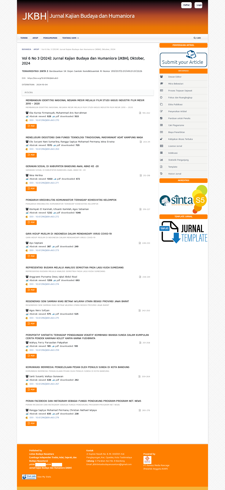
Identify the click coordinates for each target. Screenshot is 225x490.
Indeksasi (173, 153)
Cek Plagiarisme (176, 125)
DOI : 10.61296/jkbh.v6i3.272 (44, 217)
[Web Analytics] (29, 477)
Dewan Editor (175, 77)
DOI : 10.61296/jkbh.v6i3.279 (44, 418)
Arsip (35, 38)
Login (199, 5)
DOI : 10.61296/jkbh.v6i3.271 (44, 183)
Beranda (26, 49)
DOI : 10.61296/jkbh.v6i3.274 (44, 284)
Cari (198, 38)
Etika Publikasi (175, 105)
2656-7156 (40, 464)
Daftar (186, 5)
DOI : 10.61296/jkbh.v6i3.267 (44, 384)
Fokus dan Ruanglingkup (180, 98)
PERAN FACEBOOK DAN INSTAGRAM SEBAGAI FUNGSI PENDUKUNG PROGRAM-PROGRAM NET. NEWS (83, 403)
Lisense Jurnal (175, 146)
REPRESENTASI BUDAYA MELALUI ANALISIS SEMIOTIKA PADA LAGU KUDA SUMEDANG (75, 269)
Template (172, 167)
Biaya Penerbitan (176, 132)
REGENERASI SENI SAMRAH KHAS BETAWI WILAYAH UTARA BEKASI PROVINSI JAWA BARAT (77, 303)
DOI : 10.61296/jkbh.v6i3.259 (44, 350)
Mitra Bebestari (175, 84)
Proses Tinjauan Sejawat (180, 91)
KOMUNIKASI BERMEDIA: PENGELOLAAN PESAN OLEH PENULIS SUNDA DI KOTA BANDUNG (77, 369)
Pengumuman (50, 38)
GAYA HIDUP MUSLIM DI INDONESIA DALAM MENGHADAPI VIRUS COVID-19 (69, 235)
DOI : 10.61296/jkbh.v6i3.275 (44, 318)
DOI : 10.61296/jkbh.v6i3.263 (44, 149)
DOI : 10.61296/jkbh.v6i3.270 (44, 120)
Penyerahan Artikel (177, 112)
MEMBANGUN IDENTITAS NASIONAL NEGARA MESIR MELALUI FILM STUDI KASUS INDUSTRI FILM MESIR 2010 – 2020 (85, 104)
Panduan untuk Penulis (179, 119)
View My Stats (44, 477)
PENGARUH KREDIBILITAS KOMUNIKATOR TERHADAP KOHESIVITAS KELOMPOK (71, 202)
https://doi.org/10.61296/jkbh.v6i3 (43, 78)
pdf (32, 126)
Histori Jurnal (174, 174)
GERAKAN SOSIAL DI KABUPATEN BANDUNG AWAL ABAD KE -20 (62, 168)
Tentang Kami (69, 38)
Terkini (24, 38)
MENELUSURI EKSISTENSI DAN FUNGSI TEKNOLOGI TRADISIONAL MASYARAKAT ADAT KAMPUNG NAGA (84, 137)
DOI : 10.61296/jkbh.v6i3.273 (44, 250)
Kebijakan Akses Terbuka (180, 139)
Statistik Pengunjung (178, 160)
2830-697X (57, 464)
